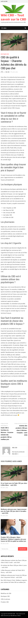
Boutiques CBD (5, 54)
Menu (4, 28)
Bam (19, 615)
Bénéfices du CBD (6, 593)
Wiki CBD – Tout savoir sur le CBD (13, 17)
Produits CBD (5, 602)
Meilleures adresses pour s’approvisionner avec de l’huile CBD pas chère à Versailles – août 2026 (14, 511)
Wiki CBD (7, 72)
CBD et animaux (5, 599)
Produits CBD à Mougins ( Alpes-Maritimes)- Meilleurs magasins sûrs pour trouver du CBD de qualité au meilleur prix (13, 539)
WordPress (13, 615)
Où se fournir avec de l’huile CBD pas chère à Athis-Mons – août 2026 (14, 484)
